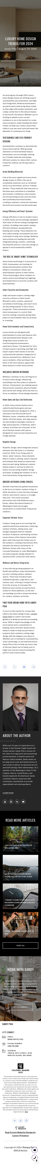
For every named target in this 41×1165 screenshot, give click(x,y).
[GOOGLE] (11, 802)
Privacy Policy (30, 1147)
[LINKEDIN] (17, 802)
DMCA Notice (20, 1150)
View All (20, 945)
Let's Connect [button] (20, 1007)
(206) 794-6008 (13, 1046)
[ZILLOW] (5, 802)
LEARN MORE (8, 793)
